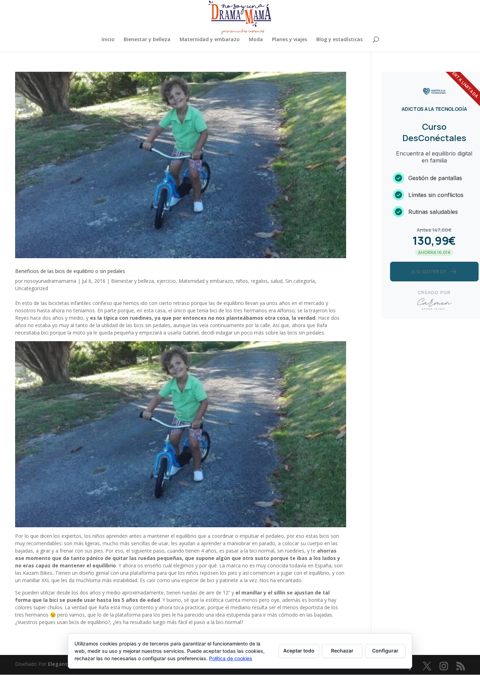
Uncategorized (31, 288)
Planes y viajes (289, 40)
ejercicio (166, 281)
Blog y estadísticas (339, 40)
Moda (256, 40)
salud (277, 281)
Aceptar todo (298, 651)
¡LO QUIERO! (434, 271)
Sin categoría (300, 281)
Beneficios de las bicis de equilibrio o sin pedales (70, 271)
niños (242, 281)
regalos (259, 281)
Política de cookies (230, 658)
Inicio (108, 40)
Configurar (385, 651)
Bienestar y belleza (147, 40)
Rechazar (342, 651)
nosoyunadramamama (50, 281)
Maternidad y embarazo (210, 40)
